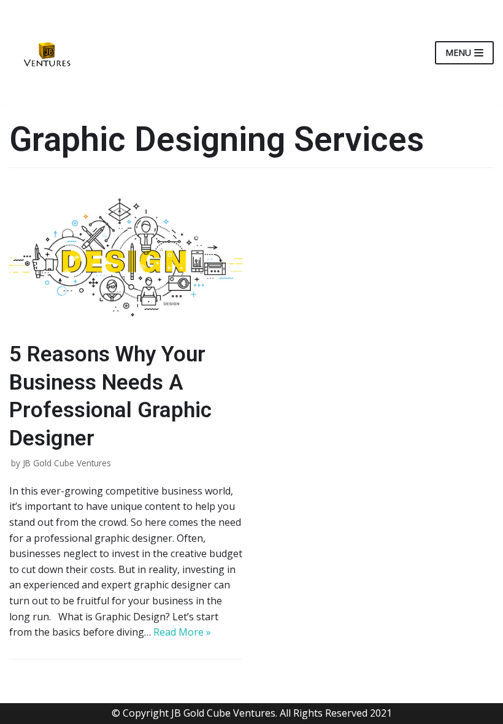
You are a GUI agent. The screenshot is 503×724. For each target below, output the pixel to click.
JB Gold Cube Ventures (67, 463)
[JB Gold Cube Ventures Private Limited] (49, 53)
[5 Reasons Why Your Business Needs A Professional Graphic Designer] (125, 257)
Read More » (182, 632)
